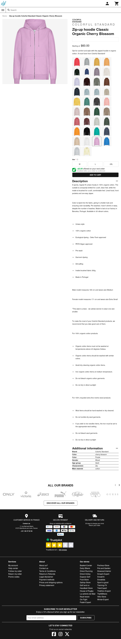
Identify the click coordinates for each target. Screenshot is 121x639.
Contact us (26, 523)
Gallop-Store (85, 582)
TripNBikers (102, 593)
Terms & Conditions (47, 571)
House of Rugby (86, 591)
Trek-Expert (102, 588)
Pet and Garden (103, 568)
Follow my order (15, 571)
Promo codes (13, 576)
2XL (111, 164)
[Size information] (77, 159)
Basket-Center (86, 565)
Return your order (94, 525)
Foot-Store (84, 579)
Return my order (15, 574)
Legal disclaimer (46, 576)
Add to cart (95, 175)
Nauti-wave (84, 596)
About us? (43, 565)
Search (14, 10)
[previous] (115, 485)
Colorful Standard (93, 24)
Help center (13, 568)
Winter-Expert (103, 599)
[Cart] (116, 3)
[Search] (8, 10)
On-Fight (83, 599)
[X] (67, 634)
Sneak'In (101, 576)
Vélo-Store (101, 596)
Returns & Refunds (47, 574)
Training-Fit (102, 585)
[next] (119, 485)
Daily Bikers (85, 568)
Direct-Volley (85, 574)
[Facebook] (54, 634)
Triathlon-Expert (104, 591)
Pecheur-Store (103, 565)
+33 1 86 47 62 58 (26, 531)
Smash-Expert (103, 574)
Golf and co (84, 585)
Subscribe (86, 617)
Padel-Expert (85, 602)
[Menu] (3, 10)
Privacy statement (46, 585)
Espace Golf (85, 576)
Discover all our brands (60, 503)
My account (13, 565)
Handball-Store (86, 588)
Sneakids (101, 579)
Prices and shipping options (51, 582)
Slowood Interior (104, 571)
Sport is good (102, 582)
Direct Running (86, 571)
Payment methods (46, 579)
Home (4, 16)
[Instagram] (60, 634)
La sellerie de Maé (87, 593)
